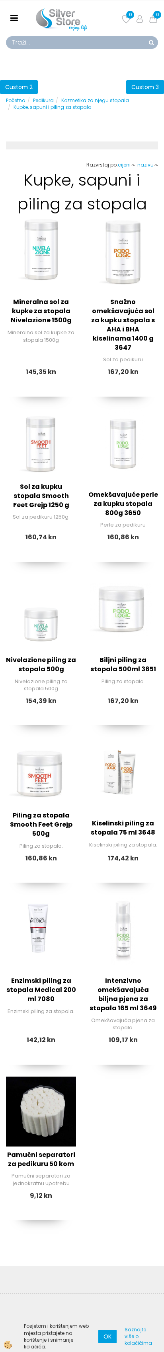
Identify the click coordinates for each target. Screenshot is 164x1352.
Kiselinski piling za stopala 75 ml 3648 (123, 828)
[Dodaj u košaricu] (41, 297)
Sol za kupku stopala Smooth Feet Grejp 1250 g (41, 495)
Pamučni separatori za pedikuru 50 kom (41, 1159)
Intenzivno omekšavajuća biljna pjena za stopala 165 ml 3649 (123, 994)
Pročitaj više (41, 278)
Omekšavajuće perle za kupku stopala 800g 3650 (123, 503)
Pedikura (43, 100)
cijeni (124, 164)
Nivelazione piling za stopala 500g (41, 664)
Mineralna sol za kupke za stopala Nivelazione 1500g (41, 311)
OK (107, 1336)
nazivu (145, 164)
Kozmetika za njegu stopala (95, 100)
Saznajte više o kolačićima (138, 1336)
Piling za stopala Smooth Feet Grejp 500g (41, 824)
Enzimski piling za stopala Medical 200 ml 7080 (41, 989)
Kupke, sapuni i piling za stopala (53, 107)
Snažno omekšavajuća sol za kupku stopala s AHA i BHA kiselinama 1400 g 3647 (123, 324)
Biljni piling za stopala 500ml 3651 (123, 664)
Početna (15, 100)
